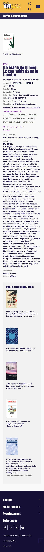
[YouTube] (22, 527)
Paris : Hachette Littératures (25, 95)
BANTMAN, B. (18, 83)
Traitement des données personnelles (17, 535)
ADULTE (30, 118)
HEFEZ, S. (29, 83)
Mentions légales (9, 541)
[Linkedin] (11, 527)
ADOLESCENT (19, 118)
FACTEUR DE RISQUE (11, 122)
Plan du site (7, 546)
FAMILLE (32, 114)
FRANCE (6, 130)
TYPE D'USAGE (9, 114)
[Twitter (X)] (17, 527)
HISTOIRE (7, 118)
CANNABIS (22, 114)
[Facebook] (5, 527)
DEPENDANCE (28, 122)
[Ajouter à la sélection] (4, 54)
